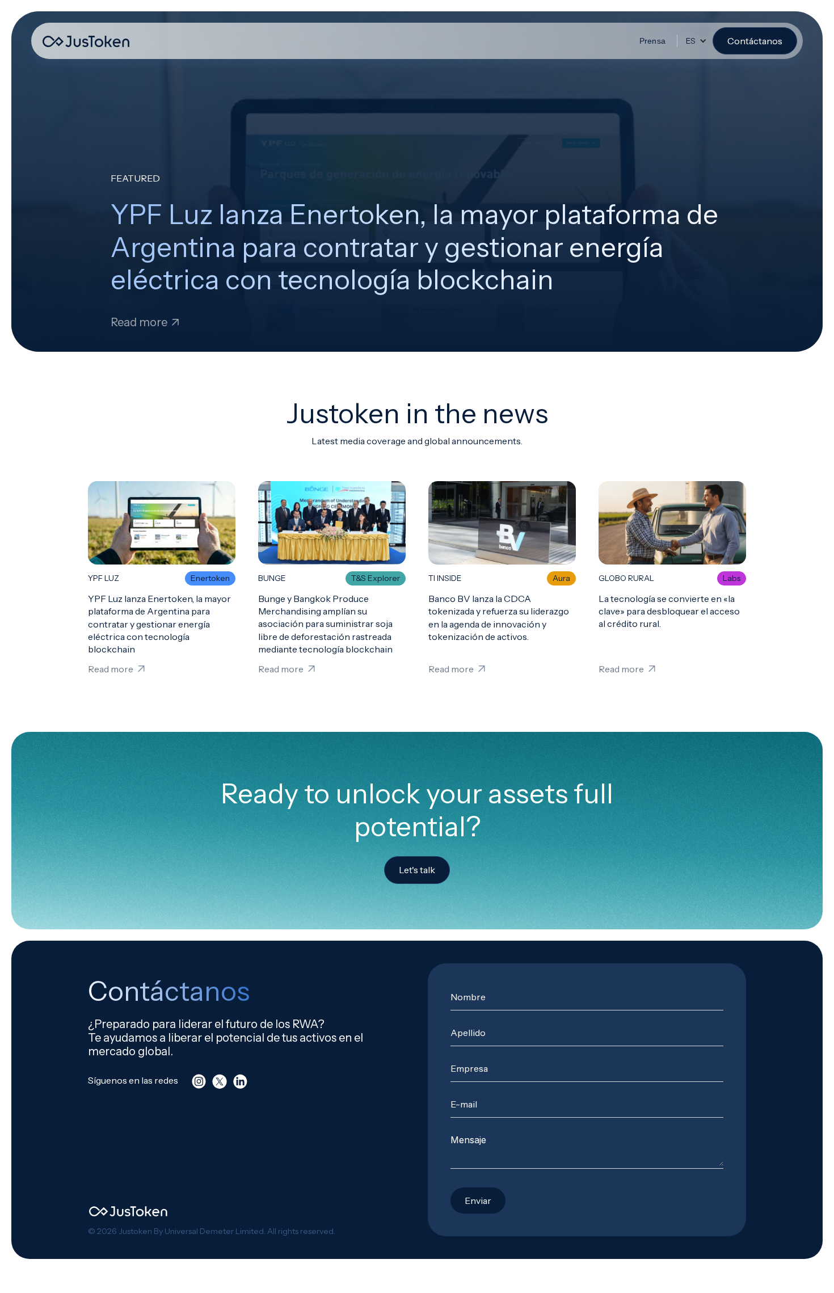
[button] (696, 41)
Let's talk (417, 869)
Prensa (652, 40)
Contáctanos (754, 41)
